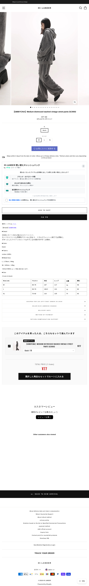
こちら (14, 224)
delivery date (44, 310)
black (44, 130)
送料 (38, 119)
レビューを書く (44, 417)
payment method (44, 526)
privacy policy (44, 520)
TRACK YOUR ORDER (44, 553)
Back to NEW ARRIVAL (46, 494)
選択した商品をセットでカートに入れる (44, 376)
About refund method (45, 517)
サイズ (44, 136)
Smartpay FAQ (44, 538)
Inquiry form (44, 532)
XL (50, 140)
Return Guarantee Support (44, 514)
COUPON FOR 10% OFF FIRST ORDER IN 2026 (44, 301)
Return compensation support (45, 319)
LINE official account (44, 529)
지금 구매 (44, 217)
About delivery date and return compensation (44, 511)
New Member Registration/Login (44, 545)
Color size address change (44, 306)
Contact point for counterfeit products (44, 535)
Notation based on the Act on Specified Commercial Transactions (44, 523)
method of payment (44, 314)
